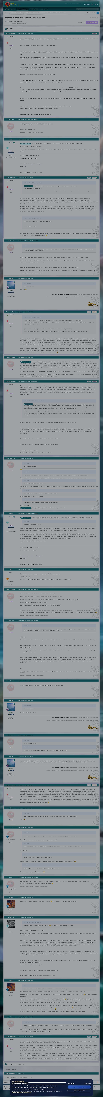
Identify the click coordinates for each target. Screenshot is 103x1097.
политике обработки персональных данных (22, 1092)
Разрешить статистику (79, 1087)
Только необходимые (79, 1090)
